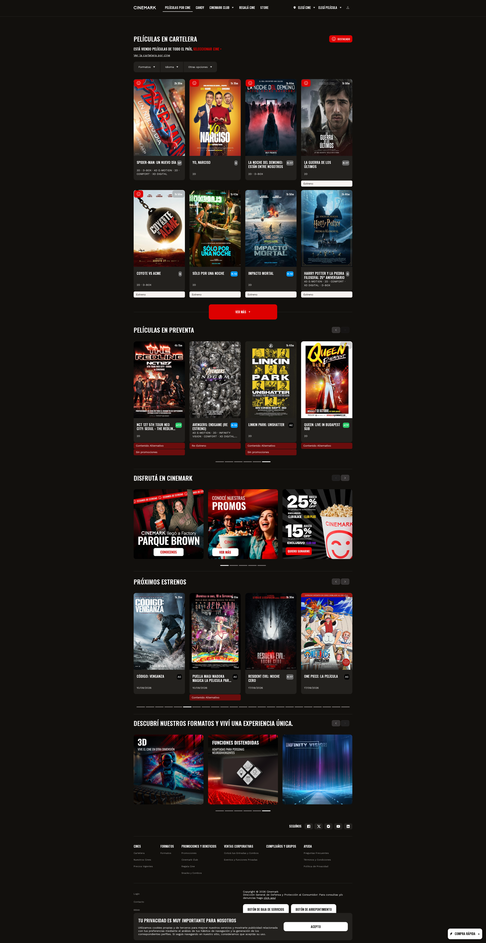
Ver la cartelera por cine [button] (152, 55)
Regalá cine (247, 7)
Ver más (240, 312)
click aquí (270, 897)
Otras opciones (198, 66)
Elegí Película (327, 7)
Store (264, 7)
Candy (200, 7)
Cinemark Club (219, 7)
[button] (207, 49)
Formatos (144, 66)
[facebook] (309, 826)
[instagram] (328, 826)
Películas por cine (177, 7)
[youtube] (338, 826)
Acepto (316, 926)
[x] (318, 826)
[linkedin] (348, 826)
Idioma (169, 66)
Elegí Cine (304, 7)
